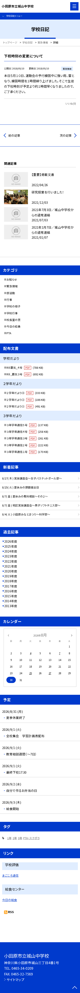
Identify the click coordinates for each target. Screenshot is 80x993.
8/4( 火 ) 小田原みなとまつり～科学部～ (26, 514)
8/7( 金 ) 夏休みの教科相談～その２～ (25, 496)
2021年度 (10, 566)
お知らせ (12, 279)
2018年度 (10, 581)
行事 (9, 300)
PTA (9, 333)
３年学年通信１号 (27, 452)
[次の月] (71, 635)
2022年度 (10, 561)
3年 (20, 838)
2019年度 (10, 576)
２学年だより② (26, 406)
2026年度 (10, 541)
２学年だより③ (26, 400)
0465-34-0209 (22, 968)
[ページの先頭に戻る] (74, 988)
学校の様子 (13, 306)
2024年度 (10, 551)
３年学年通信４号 (27, 432)
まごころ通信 (10, 875)
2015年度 (10, 596)
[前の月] (8, 635)
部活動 (11, 293)
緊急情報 (12, 286)
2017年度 (10, 586)
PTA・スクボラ (31, 838)
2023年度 (10, 556)
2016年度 (10, 591)
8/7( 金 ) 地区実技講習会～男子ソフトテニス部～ (31, 505)
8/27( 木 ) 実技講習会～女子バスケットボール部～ (32, 478)
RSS (11, 912)
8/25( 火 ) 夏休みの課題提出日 (20, 487)
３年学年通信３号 (27, 438)
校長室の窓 (13, 320)
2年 (15, 838)
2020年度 (10, 571)
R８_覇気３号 (25, 374)
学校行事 (12, 313)
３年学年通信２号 (27, 445)
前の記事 (14, 135)
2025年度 (10, 546)
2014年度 (10, 601)
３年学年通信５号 (27, 425)
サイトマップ (15, 979)
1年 (9, 838)
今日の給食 (13, 326)
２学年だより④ (26, 393)
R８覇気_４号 (25, 367)
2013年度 (10, 606)
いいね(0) (70, 103)
